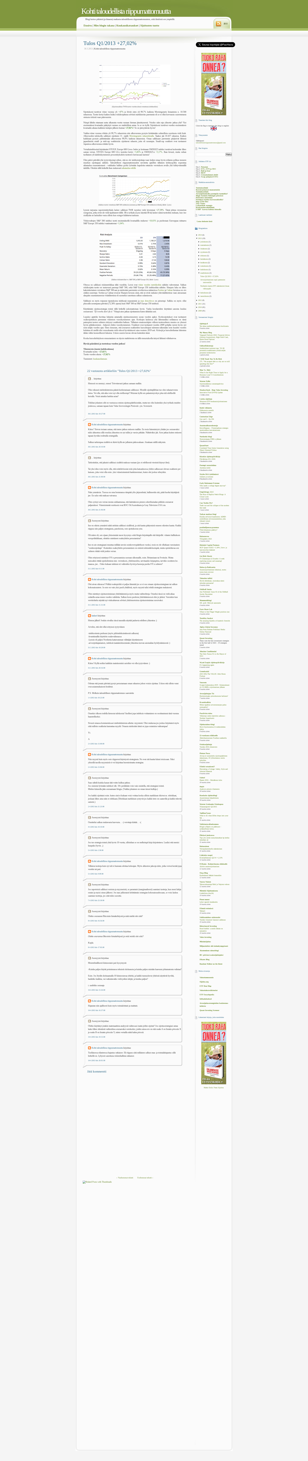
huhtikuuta (204, 270)
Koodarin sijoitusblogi (208, 795)
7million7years (205, 813)
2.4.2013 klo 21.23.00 (96, 807)
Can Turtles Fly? (206, 503)
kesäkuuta (204, 263)
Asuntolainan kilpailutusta (209, 798)
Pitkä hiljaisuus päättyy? (208, 530)
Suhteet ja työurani (206, 477)
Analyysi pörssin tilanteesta (209, 789)
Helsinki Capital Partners (209, 545)
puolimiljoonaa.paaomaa (209, 527)
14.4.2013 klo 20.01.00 (96, 1060)
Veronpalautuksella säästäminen (211, 849)
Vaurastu (203, 682)
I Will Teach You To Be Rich (211, 359)
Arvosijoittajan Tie (207, 694)
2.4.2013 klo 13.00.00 (96, 744)
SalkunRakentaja (206, 346)
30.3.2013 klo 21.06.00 (96, 510)
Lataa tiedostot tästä (204, 221)
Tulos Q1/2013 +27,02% (110, 43)
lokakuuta (204, 249)
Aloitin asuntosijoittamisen (209, 866)
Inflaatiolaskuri (206, 999)
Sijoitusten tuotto (149, 25)
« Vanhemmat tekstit (124, 1178)
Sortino (161, 290)
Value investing (205, 937)
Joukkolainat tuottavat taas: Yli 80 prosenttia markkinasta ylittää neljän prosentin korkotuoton (212, 350)
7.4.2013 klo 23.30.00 (96, 900)
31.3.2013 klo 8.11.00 (96, 569)
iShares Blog (204, 959)
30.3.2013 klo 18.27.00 (96, 414)
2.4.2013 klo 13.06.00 (96, 767)
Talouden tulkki (206, 578)
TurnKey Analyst (206, 618)
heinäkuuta (204, 259)
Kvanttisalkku (205, 702)
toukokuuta (204, 266)
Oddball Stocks (206, 589)
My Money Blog (206, 333)
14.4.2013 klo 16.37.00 (96, 1010)
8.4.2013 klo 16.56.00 (96, 921)
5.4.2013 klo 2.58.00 (95, 850)
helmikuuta (204, 293)
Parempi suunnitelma (208, 465)
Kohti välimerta (206, 408)
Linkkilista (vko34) (207, 893)
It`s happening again (207, 665)
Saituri (202, 778)
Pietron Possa (205, 753)
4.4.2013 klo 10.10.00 (96, 827)
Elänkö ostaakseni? (207, 767)
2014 (200, 235)
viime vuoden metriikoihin (149, 285)
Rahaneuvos (204, 536)
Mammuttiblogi (206, 600)
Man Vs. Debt (205, 370)
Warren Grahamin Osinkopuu (211, 804)
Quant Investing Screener (209, 1010)
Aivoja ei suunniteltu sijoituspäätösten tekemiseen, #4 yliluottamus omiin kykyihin (213, 758)
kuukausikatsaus (100, 359)
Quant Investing (206, 638)
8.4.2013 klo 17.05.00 (96, 947)
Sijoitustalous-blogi (207, 724)
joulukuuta (204, 242)
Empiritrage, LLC (207, 492)
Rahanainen (204, 846)
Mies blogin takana (104, 25)
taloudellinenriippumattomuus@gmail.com (211, 143)
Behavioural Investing (208, 926)
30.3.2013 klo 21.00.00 (96, 477)
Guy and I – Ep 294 (207, 419)
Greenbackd (204, 671)
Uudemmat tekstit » (145, 1178)
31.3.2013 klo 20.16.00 (96, 668)
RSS (226, 23)
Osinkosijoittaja (206, 744)
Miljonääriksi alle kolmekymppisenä (214, 946)
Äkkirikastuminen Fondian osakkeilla (213, 738)
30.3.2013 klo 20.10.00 (96, 447)
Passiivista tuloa (206, 713)
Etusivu (88, 25)
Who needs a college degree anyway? (213, 486)
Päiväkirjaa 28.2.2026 (207, 459)
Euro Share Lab (206, 609)
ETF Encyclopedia (207, 995)
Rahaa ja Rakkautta (207, 567)
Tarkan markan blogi (208, 514)
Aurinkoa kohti (205, 468)
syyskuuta (204, 252)
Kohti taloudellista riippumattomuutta (126, 11)
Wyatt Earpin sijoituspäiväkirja (212, 662)
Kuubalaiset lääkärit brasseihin (210, 875)
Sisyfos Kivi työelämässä (209, 474)
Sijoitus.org (204, 982)
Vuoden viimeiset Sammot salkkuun (213, 920)
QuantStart (204, 445)
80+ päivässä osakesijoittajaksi (211, 955)
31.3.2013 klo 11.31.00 (96, 605)
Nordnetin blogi (206, 437)
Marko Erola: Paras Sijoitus (214, 1088)
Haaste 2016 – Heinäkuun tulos (211, 780)
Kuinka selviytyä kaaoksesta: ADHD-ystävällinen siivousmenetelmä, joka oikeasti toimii (213, 519)
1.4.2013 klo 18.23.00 (96, 698)
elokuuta (203, 256)
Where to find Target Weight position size (214, 612)
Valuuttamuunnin (207, 977)
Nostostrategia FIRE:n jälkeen (210, 439)
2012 (200, 300)
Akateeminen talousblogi (209, 951)
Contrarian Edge (206, 417)
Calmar (170, 290)
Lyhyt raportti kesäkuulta (208, 902)
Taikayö (202, 911)
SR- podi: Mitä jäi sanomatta (210, 603)
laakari (94, 615)
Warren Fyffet (205, 381)
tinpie (202, 787)
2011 (200, 304)
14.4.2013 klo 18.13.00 (96, 1037)
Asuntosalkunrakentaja (209, 426)
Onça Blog (204, 873)
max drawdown (147, 301)
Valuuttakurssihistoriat (208, 990)
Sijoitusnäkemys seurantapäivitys (212, 384)
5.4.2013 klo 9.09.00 (95, 874)
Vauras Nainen (205, 882)
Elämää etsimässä (206, 908)
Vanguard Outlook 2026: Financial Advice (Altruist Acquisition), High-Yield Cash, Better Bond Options (215, 337)
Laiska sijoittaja (206, 399)
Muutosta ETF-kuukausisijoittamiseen (213, 401)
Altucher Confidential (208, 651)
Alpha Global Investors (209, 627)
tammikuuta (204, 296)
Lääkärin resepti (206, 855)
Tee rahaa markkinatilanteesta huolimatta (214, 326)
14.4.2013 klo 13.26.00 (96, 990)
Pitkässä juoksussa (207, 835)
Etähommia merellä (207, 410)
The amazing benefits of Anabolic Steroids (215, 621)
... (92, 378)
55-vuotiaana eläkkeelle (209, 735)
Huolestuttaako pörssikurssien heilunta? (214, 696)
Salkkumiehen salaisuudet (210, 917)
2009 (200, 311)
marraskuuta (204, 245)
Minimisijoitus (205, 942)
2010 (200, 307)
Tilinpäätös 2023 (206, 539)
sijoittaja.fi (204, 324)
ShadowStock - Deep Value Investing (214, 390)
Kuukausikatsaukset (127, 25)
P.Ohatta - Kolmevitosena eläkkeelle (213, 864)
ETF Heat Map (205, 986)
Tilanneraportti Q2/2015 (208, 807)
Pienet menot (204, 899)
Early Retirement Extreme (209, 483)
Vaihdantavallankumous (209, 824)
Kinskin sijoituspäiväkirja (210, 457)
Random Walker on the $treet (211, 964)
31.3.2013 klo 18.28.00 (96, 648)
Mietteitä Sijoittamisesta (209, 891)
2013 (200, 238)
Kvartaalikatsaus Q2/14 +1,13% (211, 858)
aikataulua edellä (129, 168)
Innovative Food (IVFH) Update (211, 392)
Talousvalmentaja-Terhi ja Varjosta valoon (214, 884)
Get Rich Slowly (206, 556)
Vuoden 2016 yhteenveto (208, 747)
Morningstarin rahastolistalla (141, 136)
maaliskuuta (204, 273)
